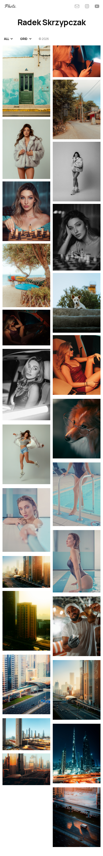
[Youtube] (97, 6)
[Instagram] (87, 6)
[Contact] (77, 6)
